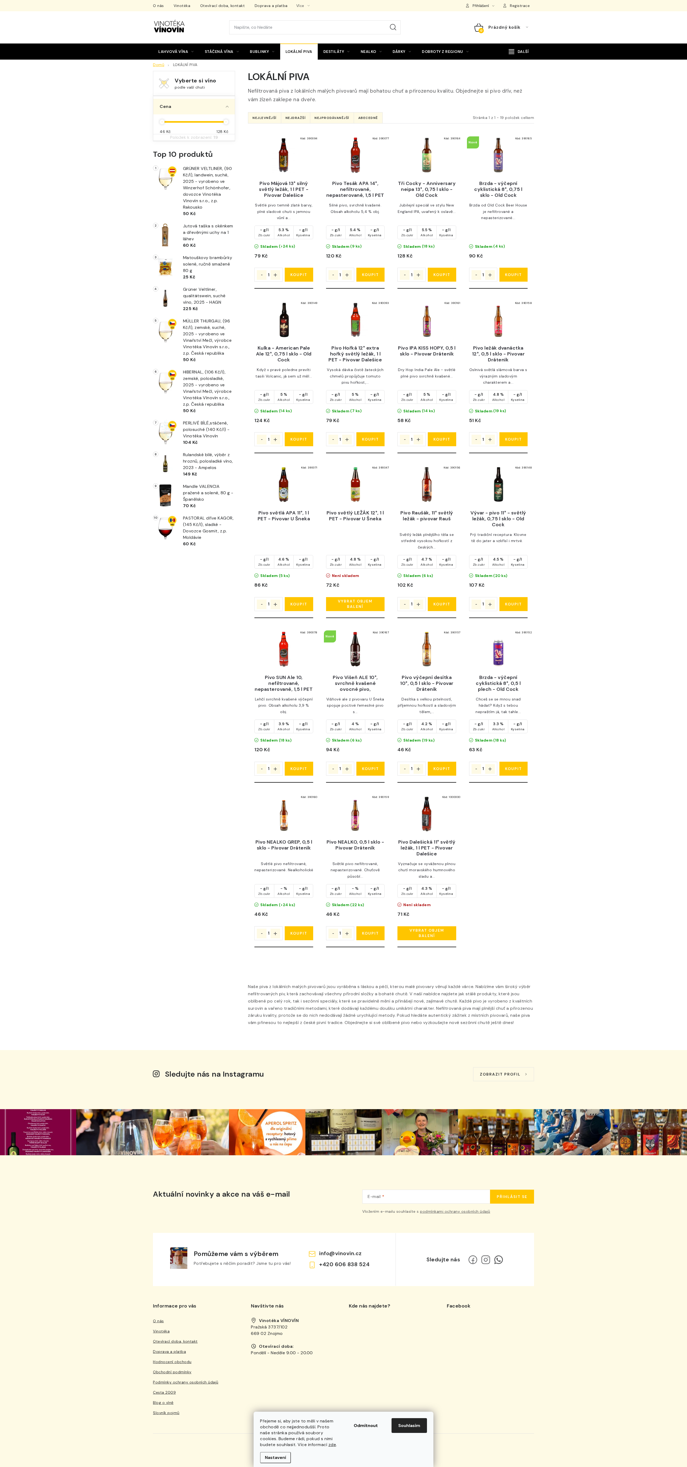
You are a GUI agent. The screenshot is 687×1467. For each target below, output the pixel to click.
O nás (158, 5)
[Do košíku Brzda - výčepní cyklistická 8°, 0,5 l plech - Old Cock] (513, 769)
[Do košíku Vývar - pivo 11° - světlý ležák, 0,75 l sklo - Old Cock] (513, 604)
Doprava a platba (271, 5)
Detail (355, 604)
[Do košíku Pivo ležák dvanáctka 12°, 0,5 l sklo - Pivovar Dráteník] (513, 439)
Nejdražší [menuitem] (296, 118)
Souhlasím (409, 1425)
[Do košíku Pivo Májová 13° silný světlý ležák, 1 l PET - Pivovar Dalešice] (299, 275)
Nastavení (275, 1457)
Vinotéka (182, 5)
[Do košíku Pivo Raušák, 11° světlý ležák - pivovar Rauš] (442, 604)
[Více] (518, 51)
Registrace (520, 5)
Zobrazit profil (500, 1074)
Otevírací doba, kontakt (222, 5)
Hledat (393, 27)
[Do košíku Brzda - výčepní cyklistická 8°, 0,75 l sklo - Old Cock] (513, 275)
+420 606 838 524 (344, 1264)
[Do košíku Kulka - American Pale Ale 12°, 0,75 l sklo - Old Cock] (299, 439)
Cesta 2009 (164, 1392)
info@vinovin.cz (340, 1253)
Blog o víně (163, 1402)
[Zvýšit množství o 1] (275, 275)
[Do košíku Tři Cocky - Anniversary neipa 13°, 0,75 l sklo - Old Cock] (442, 275)
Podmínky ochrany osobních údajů (185, 1382)
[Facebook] (473, 1259)
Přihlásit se (512, 1196)
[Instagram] (485, 1259)
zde (332, 1444)
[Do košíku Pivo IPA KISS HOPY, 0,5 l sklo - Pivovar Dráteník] (442, 439)
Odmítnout (366, 1425)
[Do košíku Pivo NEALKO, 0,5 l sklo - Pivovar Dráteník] (370, 933)
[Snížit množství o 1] (261, 275)
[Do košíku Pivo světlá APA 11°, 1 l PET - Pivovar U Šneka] (299, 604)
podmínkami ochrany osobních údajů (455, 1211)
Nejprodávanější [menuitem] (332, 118)
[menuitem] (176, 51)
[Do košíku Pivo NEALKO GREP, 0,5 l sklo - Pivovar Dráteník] (299, 933)
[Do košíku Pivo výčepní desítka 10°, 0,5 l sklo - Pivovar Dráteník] (442, 769)
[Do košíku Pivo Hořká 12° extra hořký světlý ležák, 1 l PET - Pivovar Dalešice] (370, 439)
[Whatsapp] (498, 1259)
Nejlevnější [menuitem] (265, 118)
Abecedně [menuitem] (368, 118)
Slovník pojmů (166, 1412)
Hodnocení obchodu (172, 1361)
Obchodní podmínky (172, 1372)
